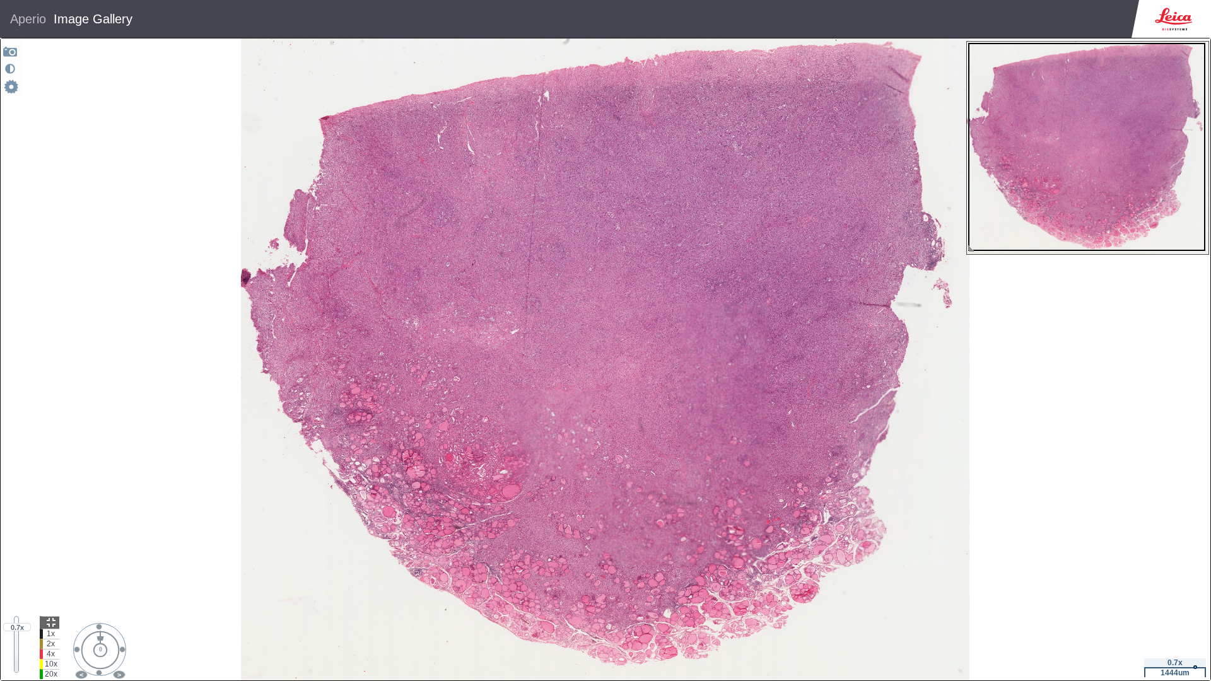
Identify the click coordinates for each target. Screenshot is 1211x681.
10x (51, 664)
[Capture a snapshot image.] (10, 51)
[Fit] (49, 622)
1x (51, 633)
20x (51, 674)
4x (51, 653)
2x (51, 643)
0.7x (17, 627)
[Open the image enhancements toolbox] (10, 68)
